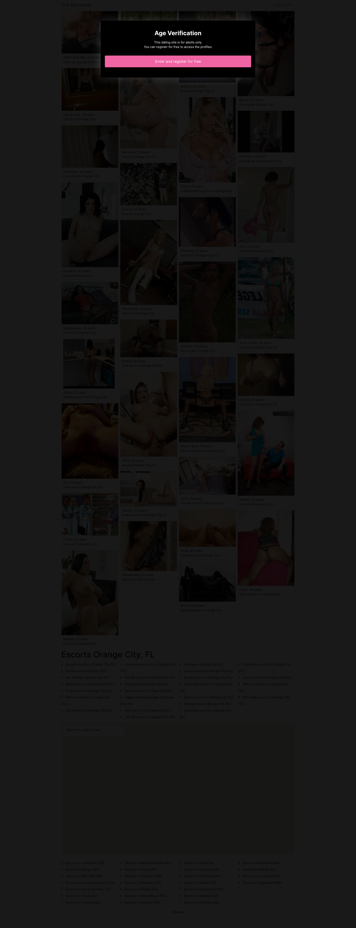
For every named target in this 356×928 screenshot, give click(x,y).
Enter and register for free (178, 61)
